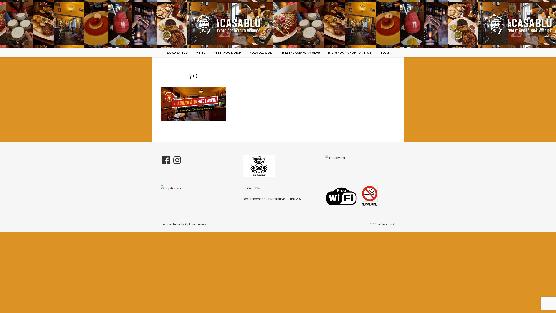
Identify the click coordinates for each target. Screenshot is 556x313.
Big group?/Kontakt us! (350, 52)
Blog (384, 52)
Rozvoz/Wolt (261, 52)
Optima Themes (195, 224)
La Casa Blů (177, 52)
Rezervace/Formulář (301, 52)
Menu (201, 52)
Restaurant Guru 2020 (287, 198)
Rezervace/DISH (227, 52)
